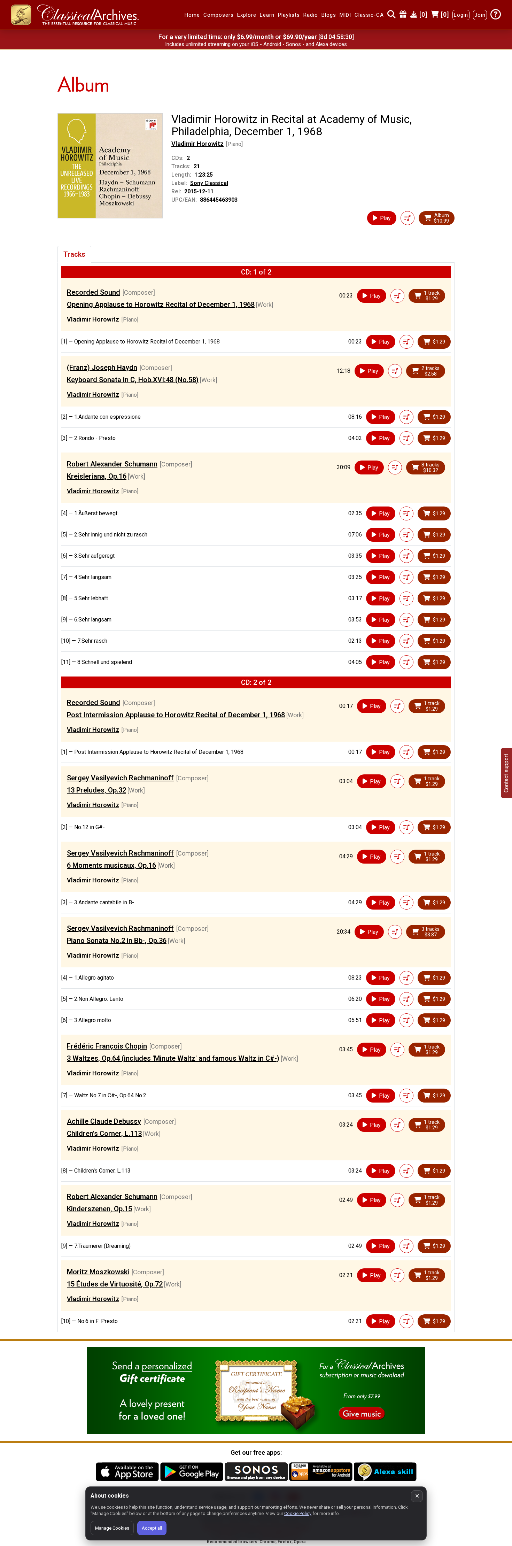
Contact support (506, 773)
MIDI (345, 15)
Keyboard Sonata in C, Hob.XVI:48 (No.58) (133, 380)
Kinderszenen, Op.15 (99, 1209)
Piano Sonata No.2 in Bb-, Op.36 (116, 940)
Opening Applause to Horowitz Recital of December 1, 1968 (161, 304)
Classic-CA (369, 15)
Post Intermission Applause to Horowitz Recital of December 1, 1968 (176, 715)
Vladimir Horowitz (197, 143)
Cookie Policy (297, 1513)
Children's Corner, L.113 (104, 1133)
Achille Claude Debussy (104, 1121)
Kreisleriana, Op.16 (96, 476)
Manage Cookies (112, 1528)
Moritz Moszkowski (98, 1272)
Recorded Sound (93, 292)
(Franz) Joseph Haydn (102, 367)
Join (480, 15)
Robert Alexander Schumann (112, 464)
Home (192, 15)
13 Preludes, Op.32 (96, 790)
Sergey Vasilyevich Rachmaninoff (120, 778)
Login (461, 15)
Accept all (152, 1528)
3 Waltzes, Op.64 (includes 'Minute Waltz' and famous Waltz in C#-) (173, 1058)
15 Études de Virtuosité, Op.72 (115, 1284)
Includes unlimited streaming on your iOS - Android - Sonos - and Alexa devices (256, 44)
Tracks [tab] (74, 254)
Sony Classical (209, 183)
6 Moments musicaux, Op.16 (111, 865)
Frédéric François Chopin (107, 1046)
